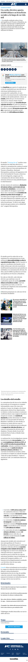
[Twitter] (4, 69)
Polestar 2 (18, 1)
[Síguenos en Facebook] (10, 649)
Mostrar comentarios (14, 626)
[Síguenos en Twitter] (12, 649)
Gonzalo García (6, 65)
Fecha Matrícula (25, 654)
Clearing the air (12, 162)
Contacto (8, 653)
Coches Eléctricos (6, 7)
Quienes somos (2, 654)
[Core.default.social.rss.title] (18, 649)
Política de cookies (18, 654)
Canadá (3, 567)
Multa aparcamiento (10, 1)
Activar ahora (10, 82)
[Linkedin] (7, 69)
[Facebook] (2, 69)
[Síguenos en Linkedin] (15, 649)
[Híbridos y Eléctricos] (14, 646)
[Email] (15, 69)
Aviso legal (13, 654)
